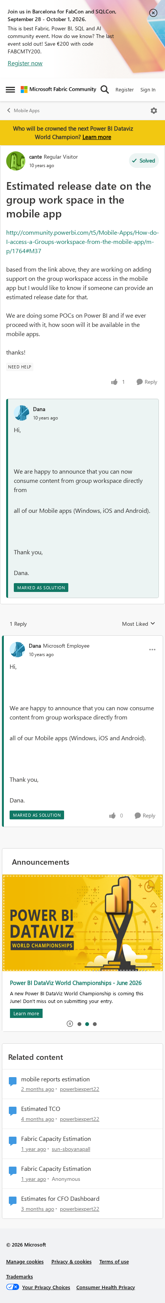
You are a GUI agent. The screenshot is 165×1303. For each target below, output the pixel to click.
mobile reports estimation (55, 1079)
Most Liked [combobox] (138, 624)
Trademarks (19, 1276)
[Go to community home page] (58, 89)
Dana (39, 409)
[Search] (104, 89)
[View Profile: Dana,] (21, 413)
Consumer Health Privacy (105, 1287)
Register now (25, 63)
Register (125, 89)
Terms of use (114, 1261)
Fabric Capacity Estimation (56, 1138)
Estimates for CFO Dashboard (60, 1198)
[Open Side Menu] (10, 89)
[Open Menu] (153, 110)
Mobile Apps (27, 110)
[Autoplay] (70, 1024)
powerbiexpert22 (79, 1088)
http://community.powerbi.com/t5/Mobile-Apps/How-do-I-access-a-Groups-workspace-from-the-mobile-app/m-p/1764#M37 (82, 241)
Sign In (147, 89)
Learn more (96, 137)
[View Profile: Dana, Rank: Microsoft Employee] (17, 649)
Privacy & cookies (71, 1261)
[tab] (79, 1024)
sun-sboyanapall (71, 1148)
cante (35, 156)
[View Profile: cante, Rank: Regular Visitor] (15, 161)
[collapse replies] (82, 639)
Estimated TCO (40, 1108)
